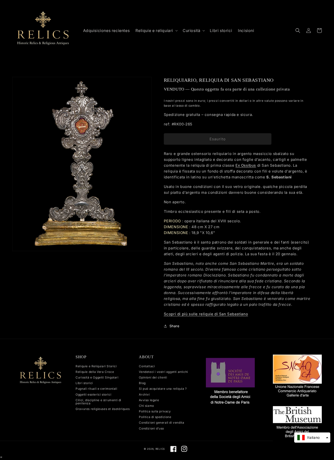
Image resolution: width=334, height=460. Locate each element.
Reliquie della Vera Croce (95, 372)
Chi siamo (146, 406)
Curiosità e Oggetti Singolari (97, 377)
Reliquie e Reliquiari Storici (96, 366)
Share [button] (174, 326)
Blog (142, 383)
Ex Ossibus (245, 165)
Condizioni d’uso (151, 428)
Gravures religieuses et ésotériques (103, 409)
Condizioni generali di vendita (161, 422)
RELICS (160, 448)
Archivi (144, 394)
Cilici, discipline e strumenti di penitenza (98, 401)
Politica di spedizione (155, 417)
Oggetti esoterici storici (93, 394)
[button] (156, 30)
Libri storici (84, 383)
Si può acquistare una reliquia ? (163, 388)
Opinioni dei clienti (153, 377)
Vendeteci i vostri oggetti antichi (163, 372)
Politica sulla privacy (155, 411)
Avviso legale (149, 400)
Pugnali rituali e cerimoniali (96, 388)
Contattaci (147, 366)
